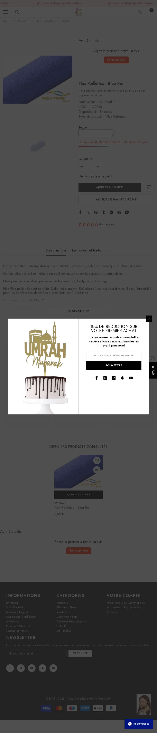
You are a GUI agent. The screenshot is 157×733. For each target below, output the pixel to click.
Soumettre (114, 365)
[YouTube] (131, 378)
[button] (77, 695)
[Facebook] (96, 378)
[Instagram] (105, 378)
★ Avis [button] (153, 370)
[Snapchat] (122, 378)
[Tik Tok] (114, 378)
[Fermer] (149, 319)
